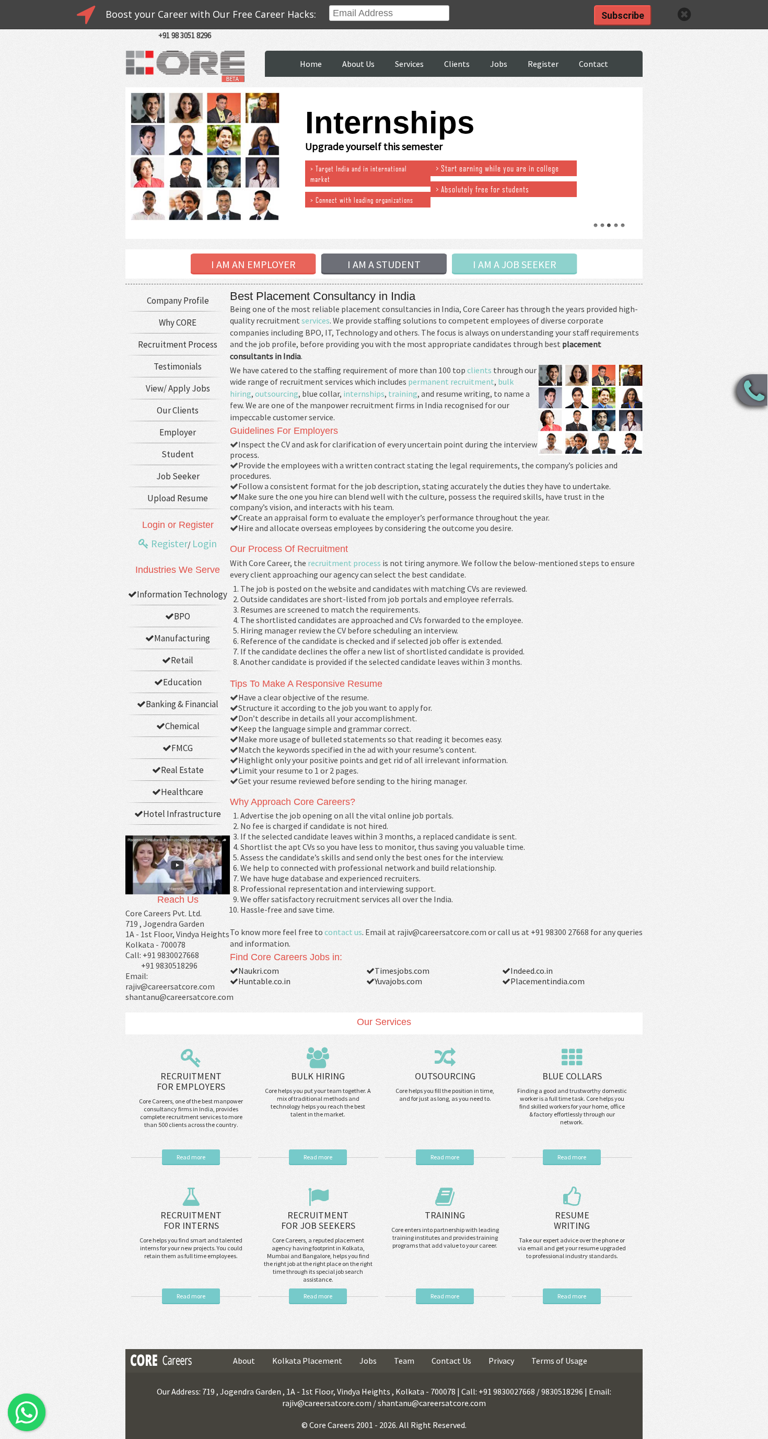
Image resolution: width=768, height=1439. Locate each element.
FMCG (182, 748)
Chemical (182, 726)
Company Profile (178, 300)
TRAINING (445, 1215)
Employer (177, 432)
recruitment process (344, 563)
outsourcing (276, 393)
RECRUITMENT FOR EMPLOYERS (191, 1081)
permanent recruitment (451, 381)
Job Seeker (178, 476)
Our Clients (178, 410)
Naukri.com (258, 970)
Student (177, 454)
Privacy (501, 1360)
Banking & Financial (182, 704)
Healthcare (182, 792)
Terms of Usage (559, 1360)
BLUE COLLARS (572, 1076)
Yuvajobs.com (398, 981)
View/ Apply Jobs (178, 388)
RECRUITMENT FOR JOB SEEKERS (318, 1220)
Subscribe (622, 15)
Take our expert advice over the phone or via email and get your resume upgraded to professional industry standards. (572, 1248)
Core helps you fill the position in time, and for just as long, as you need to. (444, 1094)
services (315, 320)
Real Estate (182, 770)
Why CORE (177, 322)
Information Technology (182, 594)
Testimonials (178, 366)
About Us (358, 64)
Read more (191, 1157)
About (244, 1360)
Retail (182, 660)
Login (204, 543)
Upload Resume (177, 498)
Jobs (498, 64)
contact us (343, 932)
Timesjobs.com (402, 970)
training (402, 393)
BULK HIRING (318, 1076)
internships (364, 393)
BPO (182, 616)
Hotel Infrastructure (182, 814)
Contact (593, 64)
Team (404, 1360)
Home (311, 64)
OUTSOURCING (445, 1076)
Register (543, 64)
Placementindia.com (547, 981)
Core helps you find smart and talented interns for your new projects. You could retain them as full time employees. (190, 1248)
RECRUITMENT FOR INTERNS (191, 1220)
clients (479, 370)
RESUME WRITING (572, 1220)
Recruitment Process (177, 344)
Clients (457, 64)
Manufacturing (182, 638)
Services (409, 64)
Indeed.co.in (531, 970)
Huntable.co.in (264, 981)
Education (182, 682)
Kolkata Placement (307, 1360)
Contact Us (451, 1360)
